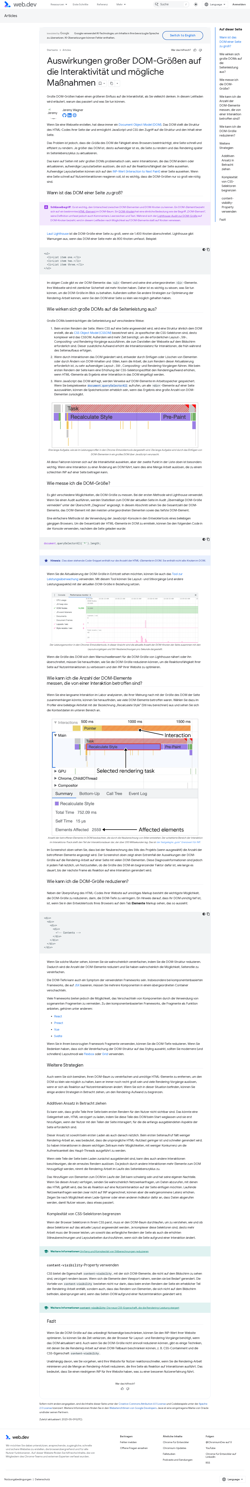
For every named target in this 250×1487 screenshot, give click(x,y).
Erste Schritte (80, 4)
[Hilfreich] (195, 50)
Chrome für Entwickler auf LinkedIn (221, 1455)
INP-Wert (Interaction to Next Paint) (136, 171)
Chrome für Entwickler (176, 1442)
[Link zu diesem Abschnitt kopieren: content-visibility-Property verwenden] (122, 1265)
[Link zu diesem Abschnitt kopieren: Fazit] (59, 1321)
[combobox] (171, 4)
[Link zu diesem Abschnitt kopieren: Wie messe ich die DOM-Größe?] (113, 484)
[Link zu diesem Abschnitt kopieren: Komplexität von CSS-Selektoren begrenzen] (124, 1214)
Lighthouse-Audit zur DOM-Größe (177, 216)
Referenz (102, 4)
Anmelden (239, 4)
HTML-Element (87, 211)
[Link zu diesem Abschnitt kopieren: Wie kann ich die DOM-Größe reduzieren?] (131, 882)
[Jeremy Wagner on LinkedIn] (70, 116)
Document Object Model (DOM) (140, 125)
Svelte (58, 1036)
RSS (208, 1462)
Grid (105, 1054)
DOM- (127, 211)
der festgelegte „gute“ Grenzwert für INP (178, 842)
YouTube (210, 1448)
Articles (10, 16)
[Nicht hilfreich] (200, 50)
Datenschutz (42, 1479)
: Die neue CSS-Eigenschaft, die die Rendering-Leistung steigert (129, 1307)
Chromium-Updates (174, 1448)
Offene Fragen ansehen (134, 1448)
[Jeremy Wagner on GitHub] (64, 116)
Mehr (120, 4)
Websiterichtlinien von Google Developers (132, 1408)
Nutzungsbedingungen (17, 1479)
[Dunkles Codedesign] (204, 249)
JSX (77, 985)
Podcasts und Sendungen (178, 1459)
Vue (56, 1029)
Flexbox (89, 1054)
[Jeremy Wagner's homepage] (75, 116)
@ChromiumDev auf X (219, 1442)
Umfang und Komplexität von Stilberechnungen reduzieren (114, 1251)
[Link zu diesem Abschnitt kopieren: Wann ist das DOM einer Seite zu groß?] (126, 193)
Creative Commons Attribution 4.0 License (142, 1403)
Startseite (52, 50)
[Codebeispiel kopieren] (208, 249)
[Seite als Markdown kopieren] (111, 83)
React (58, 1016)
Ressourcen (57, 4)
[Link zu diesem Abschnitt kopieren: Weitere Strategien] (86, 1065)
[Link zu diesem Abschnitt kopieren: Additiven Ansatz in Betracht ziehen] (109, 1104)
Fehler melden (128, 1442)
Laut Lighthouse (58, 234)
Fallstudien (169, 1454)
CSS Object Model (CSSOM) (92, 333)
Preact (58, 1023)
